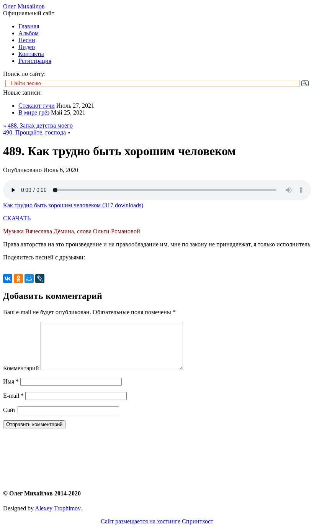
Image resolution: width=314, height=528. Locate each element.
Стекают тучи (36, 105)
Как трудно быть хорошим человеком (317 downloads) (73, 205)
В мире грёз (33, 112)
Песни (26, 40)
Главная (28, 26)
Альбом (28, 33)
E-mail (13, 395)
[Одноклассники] (18, 278)
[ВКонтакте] (7, 278)
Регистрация (34, 60)
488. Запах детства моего (40, 125)
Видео (26, 47)
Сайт (9, 410)
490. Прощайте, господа (34, 132)
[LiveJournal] (39, 278)
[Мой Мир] (29, 278)
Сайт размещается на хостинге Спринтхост (157, 521)
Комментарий (21, 368)
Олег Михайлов (24, 6)
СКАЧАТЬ (17, 218)
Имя (11, 381)
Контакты (31, 54)
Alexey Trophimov (57, 508)
